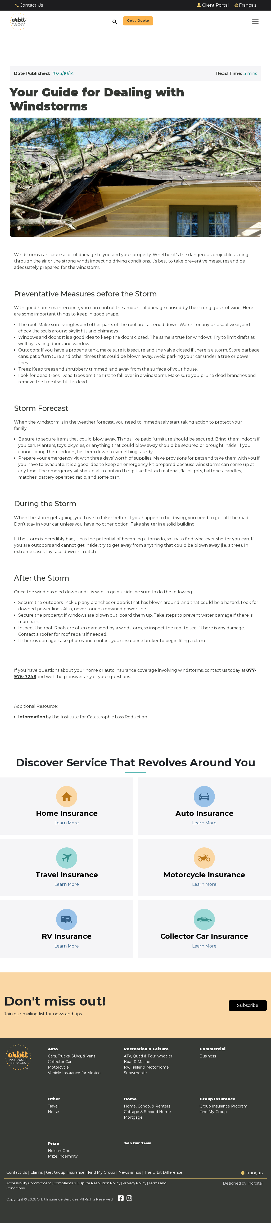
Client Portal (215, 5)
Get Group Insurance (65, 1172)
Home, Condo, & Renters (147, 1106)
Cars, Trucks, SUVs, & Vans (71, 1056)
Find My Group (213, 1111)
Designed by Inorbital (243, 1183)
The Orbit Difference (163, 1172)
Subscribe (247, 1005)
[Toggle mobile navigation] (255, 21)
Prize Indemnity (63, 1156)
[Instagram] (129, 1199)
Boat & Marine (137, 1061)
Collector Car (59, 1061)
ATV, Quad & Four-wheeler (148, 1056)
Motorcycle (58, 1067)
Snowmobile (135, 1072)
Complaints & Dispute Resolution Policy (86, 1183)
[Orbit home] (18, 21)
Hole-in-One (59, 1150)
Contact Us (31, 5)
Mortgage (133, 1117)
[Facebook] (121, 1199)
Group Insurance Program (223, 1106)
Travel (53, 1106)
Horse (53, 1111)
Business (208, 1056)
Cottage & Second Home (147, 1111)
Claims (36, 1172)
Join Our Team (137, 1143)
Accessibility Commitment (29, 1183)
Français (247, 5)
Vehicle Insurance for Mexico (74, 1072)
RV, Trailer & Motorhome (146, 1067)
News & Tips (130, 1172)
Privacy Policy (134, 1183)
